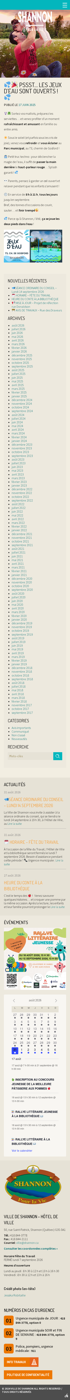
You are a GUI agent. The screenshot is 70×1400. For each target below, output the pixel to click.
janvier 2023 (19, 485)
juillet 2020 (18, 597)
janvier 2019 (19, 664)
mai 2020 (17, 604)
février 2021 (19, 571)
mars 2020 (18, 612)
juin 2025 (17, 377)
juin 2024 (17, 422)
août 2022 (18, 504)
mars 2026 (18, 344)
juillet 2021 (18, 552)
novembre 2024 (22, 403)
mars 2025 (18, 389)
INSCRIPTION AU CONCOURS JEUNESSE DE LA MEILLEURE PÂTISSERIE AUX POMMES (33, 1084)
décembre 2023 (22, 444)
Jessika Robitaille (15, 1295)
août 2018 (18, 683)
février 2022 (19, 526)
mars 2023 (18, 478)
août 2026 (18, 325)
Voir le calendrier (22, 1150)
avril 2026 (18, 340)
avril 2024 (18, 429)
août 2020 (18, 593)
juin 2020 (17, 601)
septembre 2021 (22, 545)
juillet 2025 (18, 374)
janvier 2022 (19, 530)
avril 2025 (18, 385)
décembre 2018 (22, 668)
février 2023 (19, 482)
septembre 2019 (22, 634)
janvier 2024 (19, 441)
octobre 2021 (20, 541)
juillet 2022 (18, 508)
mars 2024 (18, 433)
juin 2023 (17, 467)
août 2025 (18, 370)
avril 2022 (18, 519)
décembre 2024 (22, 400)
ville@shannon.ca (27, 1243)
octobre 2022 (20, 497)
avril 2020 (18, 608)
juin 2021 (17, 556)
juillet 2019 (18, 642)
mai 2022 (17, 515)
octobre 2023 (20, 452)
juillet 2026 (18, 329)
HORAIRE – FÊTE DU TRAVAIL (33, 295)
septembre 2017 (22, 713)
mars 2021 (18, 567)
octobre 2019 (20, 630)
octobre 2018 (20, 675)
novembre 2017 (22, 705)
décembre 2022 (22, 489)
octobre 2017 (20, 709)
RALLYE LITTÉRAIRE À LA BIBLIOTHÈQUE (31, 1141)
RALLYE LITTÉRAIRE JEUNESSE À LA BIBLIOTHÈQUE (35, 1114)
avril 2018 (18, 694)
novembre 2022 (22, 493)
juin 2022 (17, 511)
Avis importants (21, 728)
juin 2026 (17, 333)
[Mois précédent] (14, 1000)
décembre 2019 (22, 623)
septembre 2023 (22, 456)
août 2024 (18, 415)
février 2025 (19, 392)
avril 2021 (18, 564)
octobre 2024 (20, 407)
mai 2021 (17, 560)
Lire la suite (14, 824)
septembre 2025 (22, 366)
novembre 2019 (22, 627)
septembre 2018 (22, 679)
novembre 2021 (22, 538)
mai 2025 (17, 381)
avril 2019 (18, 653)
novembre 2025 (22, 359)
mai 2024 (17, 426)
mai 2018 (17, 690)
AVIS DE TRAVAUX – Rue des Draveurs (38, 310)
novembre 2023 (22, 448)
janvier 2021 (19, 575)
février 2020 (19, 616)
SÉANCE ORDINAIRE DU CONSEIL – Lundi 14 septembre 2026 (34, 290)
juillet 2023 (18, 463)
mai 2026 (17, 337)
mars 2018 (18, 698)
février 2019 (19, 660)
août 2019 (18, 638)
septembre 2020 (22, 590)
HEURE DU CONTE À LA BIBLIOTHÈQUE (35, 299)
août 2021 (18, 549)
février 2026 (19, 348)
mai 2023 (17, 470)
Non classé (18, 735)
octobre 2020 (20, 586)
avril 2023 (18, 474)
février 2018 (19, 701)
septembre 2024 (22, 411)
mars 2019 (18, 657)
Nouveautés (19, 739)
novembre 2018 (22, 671)
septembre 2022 (22, 500)
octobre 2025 (20, 363)
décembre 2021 (22, 534)
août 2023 (18, 459)
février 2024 (19, 437)
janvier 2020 (19, 619)
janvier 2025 (19, 396)
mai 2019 (17, 649)
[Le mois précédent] (56, 1000)
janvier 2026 (19, 351)
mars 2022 (18, 523)
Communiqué (20, 731)
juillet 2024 (18, 418)
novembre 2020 (22, 582)
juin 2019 (17, 645)
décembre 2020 (22, 578)
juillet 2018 (18, 686)
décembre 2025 (22, 355)
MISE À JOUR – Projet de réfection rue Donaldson (35, 304)
